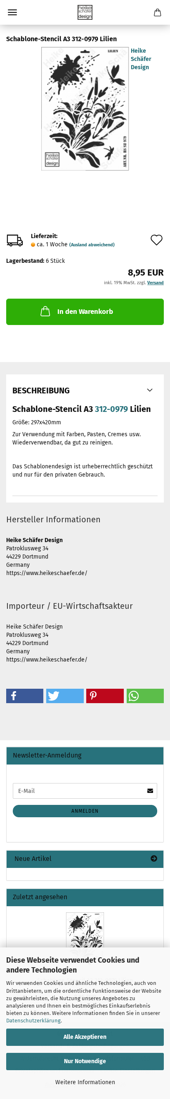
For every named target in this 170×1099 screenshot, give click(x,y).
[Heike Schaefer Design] (85, 12)
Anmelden (85, 811)
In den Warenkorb (85, 311)
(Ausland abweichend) (92, 245)
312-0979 (111, 409)
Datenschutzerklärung (33, 1020)
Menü (12, 12)
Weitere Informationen (85, 1082)
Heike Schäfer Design (141, 59)
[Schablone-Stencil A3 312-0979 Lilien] (85, 108)
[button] (24, 696)
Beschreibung (41, 390)
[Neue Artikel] (154, 859)
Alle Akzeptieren (85, 1037)
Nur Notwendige (85, 1061)
